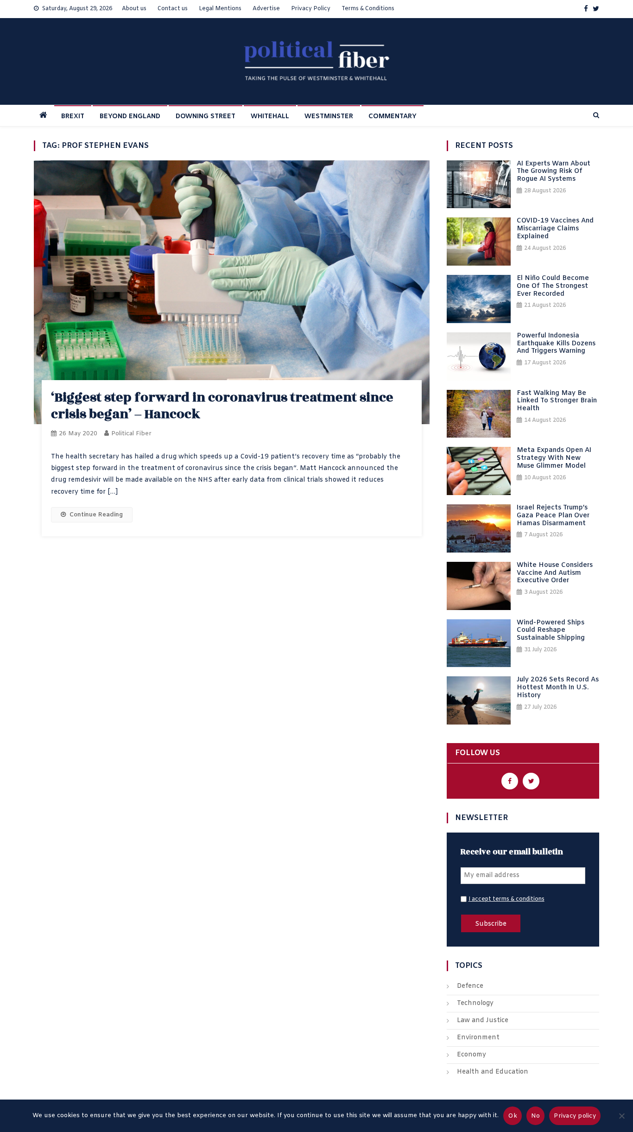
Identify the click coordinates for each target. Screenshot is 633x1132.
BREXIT (72, 116)
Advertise (266, 9)
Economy (471, 1054)
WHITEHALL (270, 116)
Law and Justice (482, 1020)
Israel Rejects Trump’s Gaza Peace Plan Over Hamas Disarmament (553, 516)
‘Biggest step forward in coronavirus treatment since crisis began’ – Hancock (222, 406)
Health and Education (492, 1072)
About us (134, 9)
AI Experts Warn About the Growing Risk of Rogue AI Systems (553, 172)
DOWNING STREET (205, 116)
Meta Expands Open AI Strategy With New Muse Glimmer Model (554, 458)
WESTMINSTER (328, 116)
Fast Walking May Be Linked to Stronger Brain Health (557, 401)
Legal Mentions (220, 9)
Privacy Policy (310, 9)
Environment (478, 1037)
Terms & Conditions (368, 9)
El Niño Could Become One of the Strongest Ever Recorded (553, 286)
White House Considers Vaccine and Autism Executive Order (555, 573)
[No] (621, 1115)
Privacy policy (575, 1116)
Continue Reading (96, 515)
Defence (470, 986)
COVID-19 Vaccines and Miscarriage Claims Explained (555, 229)
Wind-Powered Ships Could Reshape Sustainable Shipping (551, 630)
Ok (512, 1116)
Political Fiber (131, 434)
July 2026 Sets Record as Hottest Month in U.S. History (558, 688)
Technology (475, 1003)
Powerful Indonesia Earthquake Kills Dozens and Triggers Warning (556, 344)
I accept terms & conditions (506, 899)
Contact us (173, 9)
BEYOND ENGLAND (130, 116)
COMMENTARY (392, 116)
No (535, 1116)
